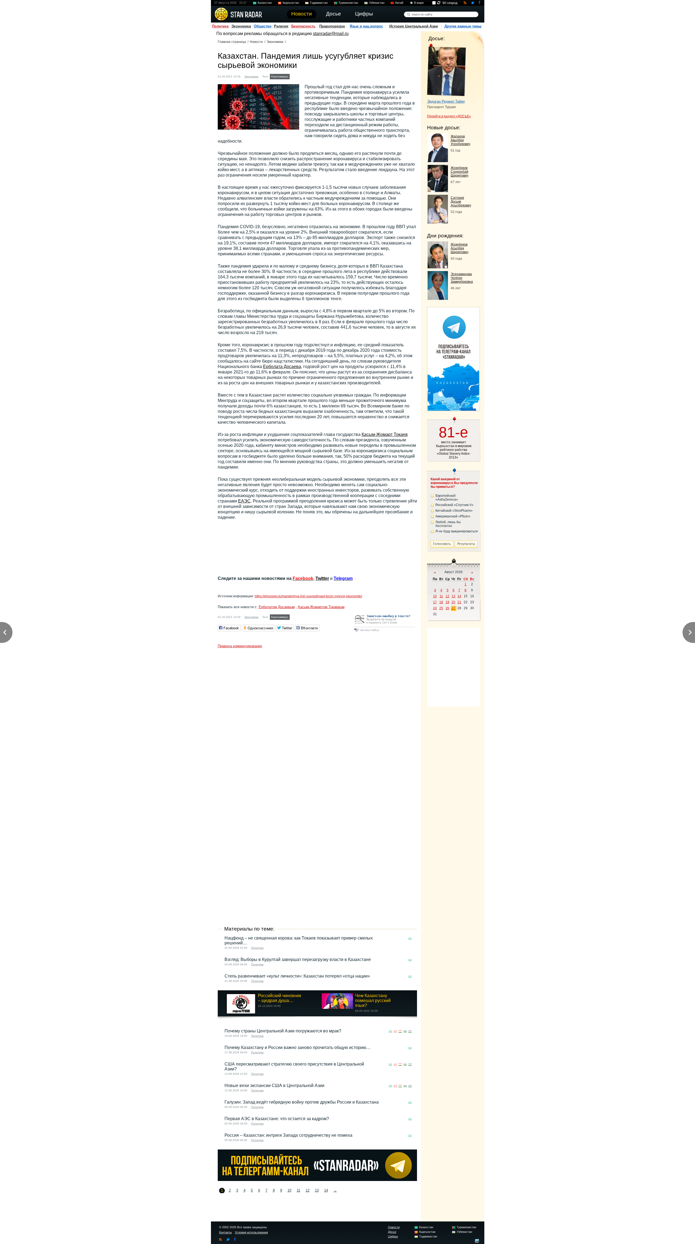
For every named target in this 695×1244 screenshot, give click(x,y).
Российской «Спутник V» (454, 505)
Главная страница (232, 42)
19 (447, 602)
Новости (256, 42)
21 (459, 602)
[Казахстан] (294, 76)
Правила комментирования (240, 646)
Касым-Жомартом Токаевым (321, 607)
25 (441, 608)
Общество (262, 26)
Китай (399, 2)
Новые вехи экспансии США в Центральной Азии (274, 1085)
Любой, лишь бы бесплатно (448, 524)
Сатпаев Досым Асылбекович (461, 201)
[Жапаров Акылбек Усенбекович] (438, 160)
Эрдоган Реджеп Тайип (446, 101)
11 (298, 1190)
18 (441, 602)
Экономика (241, 26)
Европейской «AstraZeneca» (446, 497)
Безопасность (303, 26)
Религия (281, 26)
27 (453, 608)
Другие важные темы (462, 26)
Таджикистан (319, 2)
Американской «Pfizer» (452, 516)
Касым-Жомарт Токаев (385, 434)
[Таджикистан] (400, 1031)
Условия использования (251, 1232)
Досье (392, 1231)
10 (289, 1190)
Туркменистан (348, 2)
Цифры (393, 1236)
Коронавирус (279, 76)
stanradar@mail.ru (331, 33)
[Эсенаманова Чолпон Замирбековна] (438, 298)
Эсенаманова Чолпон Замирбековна (462, 278)
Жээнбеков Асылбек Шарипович (459, 248)
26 (447, 608)
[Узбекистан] (410, 1031)
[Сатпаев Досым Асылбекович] (438, 222)
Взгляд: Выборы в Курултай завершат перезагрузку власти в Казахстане (298, 959)
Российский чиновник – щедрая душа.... (279, 998)
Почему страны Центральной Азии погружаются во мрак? (283, 1031)
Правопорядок (332, 26)
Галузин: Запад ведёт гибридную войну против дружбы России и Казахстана (302, 1102)
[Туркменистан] (405, 1031)
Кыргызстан (291, 2)
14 (326, 1190)
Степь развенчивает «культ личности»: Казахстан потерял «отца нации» (297, 976)
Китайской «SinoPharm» (454, 511)
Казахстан (265, 2)
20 (453, 602)
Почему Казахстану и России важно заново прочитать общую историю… (298, 1047)
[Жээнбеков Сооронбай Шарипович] (438, 190)
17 (435, 602)
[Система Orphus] (384, 632)
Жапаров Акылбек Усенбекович (460, 140)
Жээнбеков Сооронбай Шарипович (459, 171)
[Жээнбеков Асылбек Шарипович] (438, 267)
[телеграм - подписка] (453, 409)
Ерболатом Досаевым (277, 607)
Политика (220, 26)
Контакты (225, 1232)
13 (317, 1190)
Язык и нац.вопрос (366, 26)
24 (435, 608)
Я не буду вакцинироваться (456, 531)
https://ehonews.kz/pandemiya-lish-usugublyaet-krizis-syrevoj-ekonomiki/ (308, 596)
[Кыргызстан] (395, 1031)
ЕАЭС (244, 501)
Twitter (322, 578)
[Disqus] (317, 719)
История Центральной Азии (413, 26)
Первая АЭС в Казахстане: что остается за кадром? (277, 1118)
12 (307, 1190)
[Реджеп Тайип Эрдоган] (446, 70)
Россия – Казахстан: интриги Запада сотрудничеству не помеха (288, 1135)
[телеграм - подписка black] (317, 1179)
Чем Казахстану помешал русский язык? (373, 1000)
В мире (419, 2)
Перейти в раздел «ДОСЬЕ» (449, 116)
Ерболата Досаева (282, 366)
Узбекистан (376, 2)
